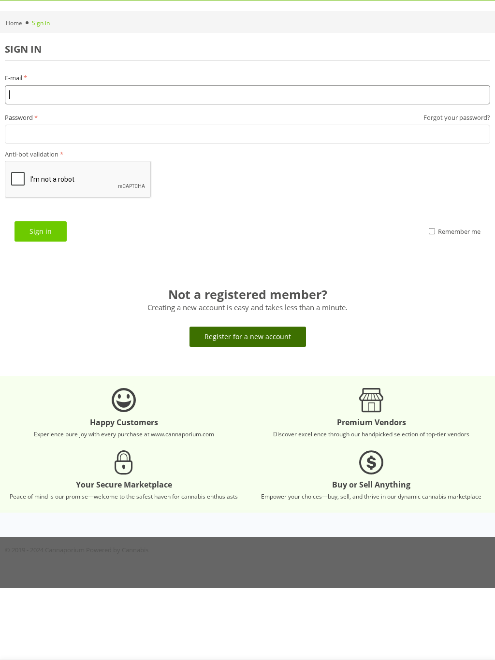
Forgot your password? (456, 117)
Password (19, 117)
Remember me (459, 231)
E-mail (13, 77)
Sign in (40, 231)
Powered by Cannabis (117, 549)
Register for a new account (247, 336)
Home (14, 23)
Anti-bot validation (31, 154)
